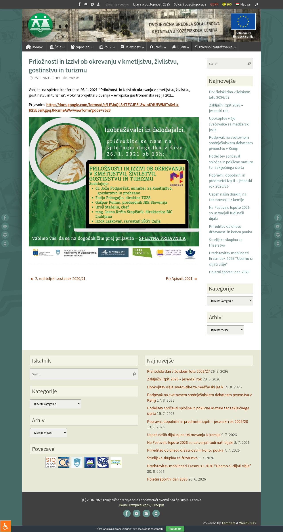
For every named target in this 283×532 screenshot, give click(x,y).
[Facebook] (80, 4)
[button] (141, 25)
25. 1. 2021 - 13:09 (47, 78)
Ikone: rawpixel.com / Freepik (141, 505)
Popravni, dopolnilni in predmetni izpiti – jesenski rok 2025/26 (230, 181)
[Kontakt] (98, 4)
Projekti (73, 78)
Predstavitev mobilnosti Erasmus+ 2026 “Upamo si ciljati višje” (231, 258)
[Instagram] (92, 4)
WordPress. (247, 523)
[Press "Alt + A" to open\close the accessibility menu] (5, 526)
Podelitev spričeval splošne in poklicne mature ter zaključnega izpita (231, 162)
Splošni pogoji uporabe (190, 4)
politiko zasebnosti (152, 528)
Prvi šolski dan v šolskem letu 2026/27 (178, 371)
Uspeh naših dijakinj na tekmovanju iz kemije (183, 434)
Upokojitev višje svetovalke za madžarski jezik (229, 124)
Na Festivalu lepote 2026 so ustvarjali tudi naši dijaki (229, 213)
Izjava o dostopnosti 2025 (151, 4)
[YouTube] (86, 4)
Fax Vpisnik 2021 (179, 278)
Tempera (228, 523)
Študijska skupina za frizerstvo (172, 457)
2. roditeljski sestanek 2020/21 (60, 278)
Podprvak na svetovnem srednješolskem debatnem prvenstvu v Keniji (231, 143)
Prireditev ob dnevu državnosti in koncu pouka (185, 450)
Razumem (175, 528)
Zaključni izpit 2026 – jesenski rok (174, 379)
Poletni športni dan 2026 (229, 271)
